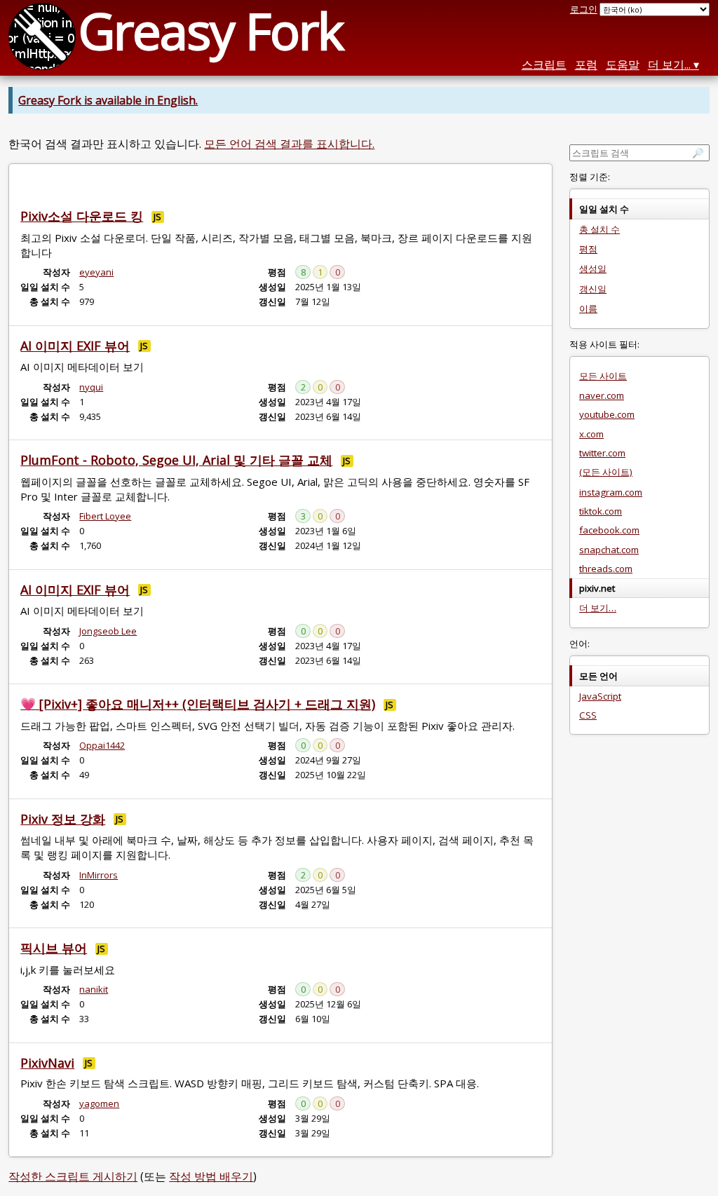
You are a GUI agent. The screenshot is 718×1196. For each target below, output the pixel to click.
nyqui (91, 387)
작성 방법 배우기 (211, 1176)
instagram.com (610, 492)
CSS (588, 715)
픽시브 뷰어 (53, 947)
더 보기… (597, 608)
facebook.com (609, 530)
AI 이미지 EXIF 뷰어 (75, 345)
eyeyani (96, 272)
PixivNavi (47, 1062)
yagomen (99, 1103)
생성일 (593, 268)
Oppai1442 (102, 745)
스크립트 (544, 64)
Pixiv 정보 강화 (62, 818)
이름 (588, 308)
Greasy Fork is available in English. (108, 100)
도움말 (622, 64)
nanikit (93, 989)
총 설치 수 (599, 229)
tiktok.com (600, 511)
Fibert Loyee (105, 516)
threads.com (605, 568)
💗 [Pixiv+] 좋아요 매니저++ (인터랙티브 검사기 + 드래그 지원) (197, 703)
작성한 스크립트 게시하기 (72, 1176)
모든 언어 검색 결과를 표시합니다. (289, 143)
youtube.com (607, 414)
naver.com (601, 395)
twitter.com (602, 453)
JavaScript (600, 696)
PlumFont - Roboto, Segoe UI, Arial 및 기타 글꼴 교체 (176, 459)
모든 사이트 (603, 375)
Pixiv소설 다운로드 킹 (81, 216)
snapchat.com (609, 549)
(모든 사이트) (605, 472)
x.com (591, 434)
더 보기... (669, 64)
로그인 (583, 9)
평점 (588, 249)
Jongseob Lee (108, 631)
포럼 (586, 64)
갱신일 (593, 289)
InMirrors (98, 875)
